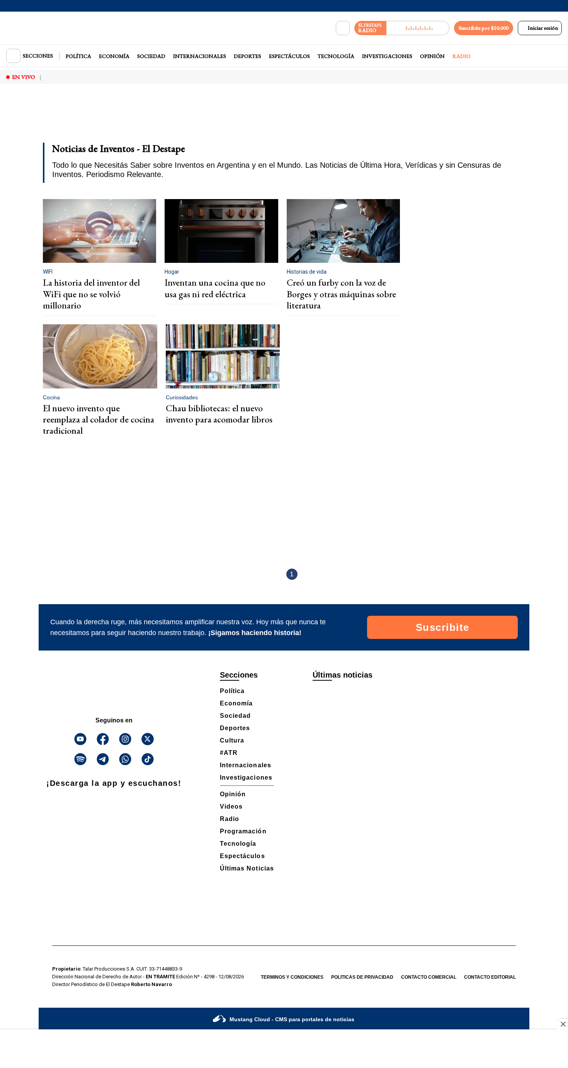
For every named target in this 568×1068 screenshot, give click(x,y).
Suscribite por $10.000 (483, 27)
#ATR (229, 752)
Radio (461, 56)
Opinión (432, 56)
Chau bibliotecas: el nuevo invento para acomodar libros (219, 413)
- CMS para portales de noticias (292, 1019)
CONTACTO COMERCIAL (428, 977)
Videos (231, 806)
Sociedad (151, 56)
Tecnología (336, 56)
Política (78, 56)
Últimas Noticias (247, 868)
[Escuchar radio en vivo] (417, 28)
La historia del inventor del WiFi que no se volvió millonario (91, 294)
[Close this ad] (562, 1024)
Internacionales (199, 56)
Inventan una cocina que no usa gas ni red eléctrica (215, 288)
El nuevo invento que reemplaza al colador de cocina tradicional (98, 419)
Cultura (232, 740)
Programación (243, 831)
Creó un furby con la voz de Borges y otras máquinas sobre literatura (341, 294)
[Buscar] (342, 28)
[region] (284, 118)
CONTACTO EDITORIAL (490, 977)
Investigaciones (387, 56)
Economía (114, 56)
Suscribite (442, 627)
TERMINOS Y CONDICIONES (292, 977)
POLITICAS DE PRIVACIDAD (362, 977)
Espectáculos (289, 56)
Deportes (247, 56)
